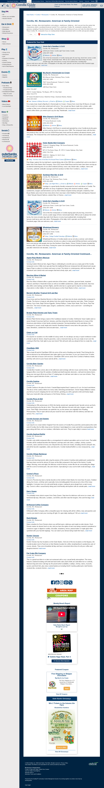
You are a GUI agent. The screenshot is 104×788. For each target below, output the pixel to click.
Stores (4, 41)
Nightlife (5, 77)
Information (6, 121)
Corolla (29, 1)
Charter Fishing (7, 62)
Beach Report (6, 104)
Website (47, 55)
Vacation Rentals (7, 18)
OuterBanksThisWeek (8, 91)
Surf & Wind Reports (8, 66)
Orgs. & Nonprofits (8, 125)
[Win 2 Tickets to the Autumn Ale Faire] (61, 726)
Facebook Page (8, 87)
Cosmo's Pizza (32, 474)
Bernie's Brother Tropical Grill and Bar (42, 293)
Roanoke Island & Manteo (71, 1)
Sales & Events (7, 43)
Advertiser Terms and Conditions (33, 774)
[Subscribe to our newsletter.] (9, 153)
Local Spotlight (7, 106)
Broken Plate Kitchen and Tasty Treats (42, 313)
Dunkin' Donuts (33, 536)
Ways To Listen (8, 93)
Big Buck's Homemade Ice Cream (56, 73)
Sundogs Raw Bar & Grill (53, 175)
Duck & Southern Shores (38, 1)
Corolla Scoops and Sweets (38, 419)
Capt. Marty (6, 85)
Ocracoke (87, 1)
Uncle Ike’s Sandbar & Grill (54, 46)
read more (44, 65)
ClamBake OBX (33, 348)
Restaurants (6, 27)
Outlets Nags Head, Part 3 (60, 657)
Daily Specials (6, 31)
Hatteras (81, 1)
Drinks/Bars (6, 29)
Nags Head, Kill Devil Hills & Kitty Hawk (55, 1)
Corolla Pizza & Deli (35, 399)
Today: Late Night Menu (52, 183)
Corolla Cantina (33, 381)
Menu (60, 55)
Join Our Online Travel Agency (32, 770)
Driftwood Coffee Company (38, 505)
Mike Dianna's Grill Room (53, 117)
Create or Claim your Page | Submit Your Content (37, 769)
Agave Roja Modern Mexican (38, 258)
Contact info (30, 262)
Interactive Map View (48, 34)
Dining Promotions (8, 33)
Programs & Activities (8, 58)
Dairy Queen (32, 491)
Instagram (5, 137)
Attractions (6, 54)
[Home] (23, 5)
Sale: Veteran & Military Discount (38, 101)
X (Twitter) (6, 141)
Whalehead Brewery (51, 227)
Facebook (5, 133)
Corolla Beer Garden (35, 364)
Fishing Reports (7, 64)
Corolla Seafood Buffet (36, 434)
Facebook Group (8, 95)
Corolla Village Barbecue (37, 454)
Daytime (5, 75)
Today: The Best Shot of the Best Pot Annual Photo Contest (46, 159)
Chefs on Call (32, 333)
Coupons (5, 115)
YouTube (5, 135)
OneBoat (35, 778)
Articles (54, 55)
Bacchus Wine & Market (36, 275)
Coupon (67, 101)
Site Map (5, 123)
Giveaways (6, 117)
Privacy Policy (64, 763)
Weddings (5, 118)
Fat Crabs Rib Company (36, 553)
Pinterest (5, 139)
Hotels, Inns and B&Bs (9, 16)
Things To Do (6, 52)
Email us (52, 101)
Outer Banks (23, 1)
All (3, 14)
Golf (4, 56)
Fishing (5, 60)
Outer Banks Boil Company (54, 143)
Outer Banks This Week (12, 1)
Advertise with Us (29, 772)
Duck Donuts (32, 518)
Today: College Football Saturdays (55, 236)
